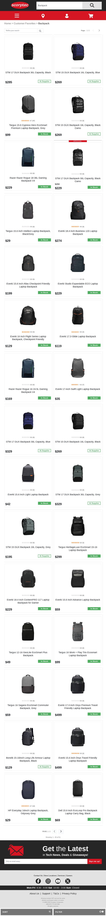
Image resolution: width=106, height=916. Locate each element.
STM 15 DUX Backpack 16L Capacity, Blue (78, 72)
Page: (83, 31)
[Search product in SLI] (92, 5)
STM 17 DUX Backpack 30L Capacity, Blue (28, 441)
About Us (34, 893)
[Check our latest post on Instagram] (48, 882)
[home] (20, 5)
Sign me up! (94, 861)
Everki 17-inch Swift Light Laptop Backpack (77, 389)
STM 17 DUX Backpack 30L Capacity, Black (28, 72)
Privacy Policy (69, 893)
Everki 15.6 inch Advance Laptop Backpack (77, 599)
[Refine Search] (40, 31)
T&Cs (56, 893)
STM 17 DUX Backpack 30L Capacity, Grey (77, 494)
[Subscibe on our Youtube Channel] (58, 882)
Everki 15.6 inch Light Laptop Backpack (28, 494)
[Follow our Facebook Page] (38, 882)
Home (8, 23)
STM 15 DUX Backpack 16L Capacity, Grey (28, 547)
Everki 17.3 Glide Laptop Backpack (78, 336)
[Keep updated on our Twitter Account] (67, 882)
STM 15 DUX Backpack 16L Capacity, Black (77, 441)
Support (46, 893)
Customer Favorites (25, 23)
